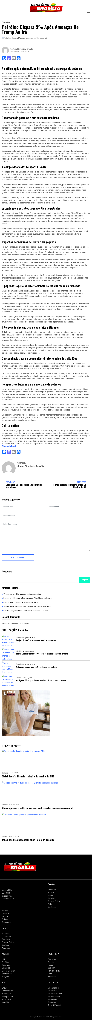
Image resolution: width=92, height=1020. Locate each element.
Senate (51, 892)
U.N (3, 959)
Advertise (6, 948)
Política (5, 919)
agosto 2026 (7, 890)
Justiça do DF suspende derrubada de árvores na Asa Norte (27, 606)
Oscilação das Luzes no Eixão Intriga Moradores (24, 486)
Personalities (7, 991)
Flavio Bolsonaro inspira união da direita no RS (69, 486)
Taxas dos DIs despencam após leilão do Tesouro (28, 839)
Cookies (5, 945)
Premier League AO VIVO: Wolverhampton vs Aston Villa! (25, 610)
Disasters (6, 968)
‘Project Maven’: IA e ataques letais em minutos (22, 594)
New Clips (6, 1002)
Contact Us (6, 936)
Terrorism (6, 965)
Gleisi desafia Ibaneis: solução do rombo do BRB (28, 776)
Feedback (6, 939)
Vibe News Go (54, 996)
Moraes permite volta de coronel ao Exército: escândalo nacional (37, 808)
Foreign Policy (54, 901)
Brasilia (18, 677)
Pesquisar (7, 571)
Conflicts (5, 962)
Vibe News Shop (55, 994)
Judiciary (51, 898)
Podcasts (52, 1002)
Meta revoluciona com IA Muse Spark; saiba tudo (22, 602)
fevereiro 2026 (8, 899)
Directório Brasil (9, 446)
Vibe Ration (52, 999)
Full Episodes (7, 996)
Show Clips (6, 999)
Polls (50, 904)
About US (6, 933)
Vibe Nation (53, 991)
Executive (52, 890)
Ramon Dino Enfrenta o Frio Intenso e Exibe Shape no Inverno (27, 598)
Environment (7, 974)
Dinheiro (6, 22)
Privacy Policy (8, 942)
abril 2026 (6, 893)
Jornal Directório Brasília (22, 49)
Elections (52, 907)
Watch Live (6, 994)
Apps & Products (55, 1005)
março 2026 (7, 896)
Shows (5, 988)
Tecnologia (20, 637)
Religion (5, 976)
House (50, 895)
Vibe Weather (53, 988)
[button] (88, 12)
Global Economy (8, 971)
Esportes (19, 651)
